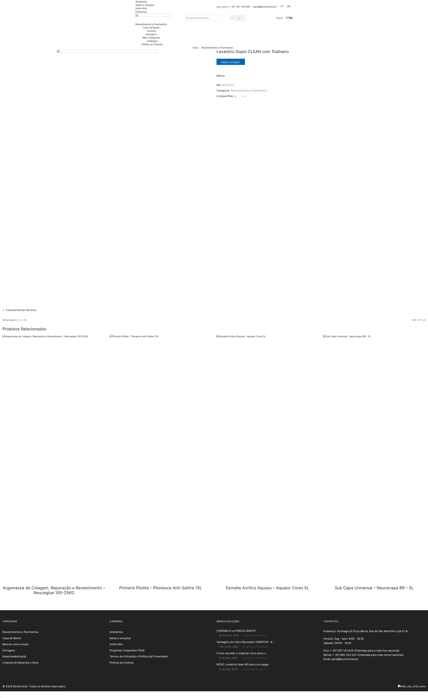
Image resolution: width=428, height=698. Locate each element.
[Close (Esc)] (0, 693)
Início (195, 47)
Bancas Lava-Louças (15, 644)
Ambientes (141, 1)
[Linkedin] (291, 18)
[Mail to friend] (238, 96)
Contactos (141, 11)
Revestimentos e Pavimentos (151, 24)
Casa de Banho (151, 27)
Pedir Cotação (230, 62)
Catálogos (152, 40)
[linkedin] (242, 96)
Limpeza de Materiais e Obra (20, 662)
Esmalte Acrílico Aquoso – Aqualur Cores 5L (267, 587)
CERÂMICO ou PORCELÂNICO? (236, 630)
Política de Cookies (122, 662)
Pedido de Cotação (152, 44)
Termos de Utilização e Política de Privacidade (139, 656)
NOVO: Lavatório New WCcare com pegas (243, 664)
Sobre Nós (141, 8)
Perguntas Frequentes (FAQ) (127, 650)
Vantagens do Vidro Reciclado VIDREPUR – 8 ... (246, 642)
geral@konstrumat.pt (264, 6)
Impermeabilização (14, 656)
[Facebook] (287, 18)
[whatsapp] (245, 96)
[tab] (21, 310)
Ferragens (151, 34)
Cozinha (151, 30)
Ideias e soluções (144, 5)
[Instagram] (289, 18)
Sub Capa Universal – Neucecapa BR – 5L (374, 587)
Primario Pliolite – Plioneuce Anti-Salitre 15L (160, 587)
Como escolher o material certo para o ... (242, 653)
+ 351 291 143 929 (239, 6)
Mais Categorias (151, 37)
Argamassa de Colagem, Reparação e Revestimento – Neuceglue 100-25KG (54, 590)
